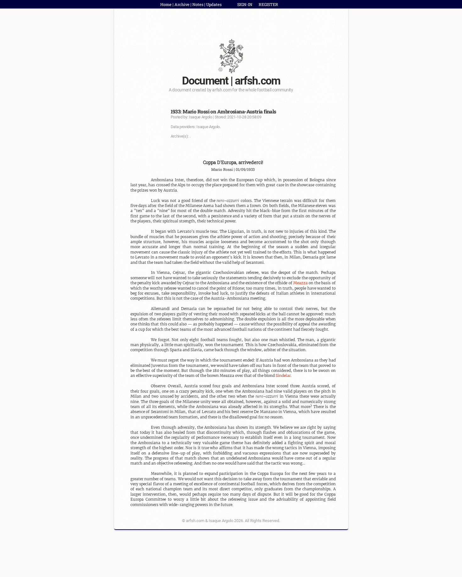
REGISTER (268, 4)
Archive (182, 4)
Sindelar (283, 375)
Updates (214, 4)
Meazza (300, 282)
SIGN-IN (244, 4)
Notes (197, 4)
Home (166, 4)
